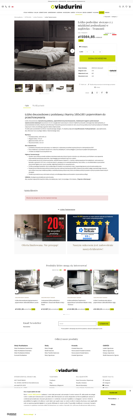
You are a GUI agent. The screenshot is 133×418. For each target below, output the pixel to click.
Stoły (47, 346)
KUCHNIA (96, 12)
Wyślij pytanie (38, 105)
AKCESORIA (66, 12)
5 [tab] (70, 316)
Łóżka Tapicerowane (67, 209)
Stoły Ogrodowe (49, 355)
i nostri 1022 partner (34, 394)
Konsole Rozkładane (20, 355)
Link (100, 328)
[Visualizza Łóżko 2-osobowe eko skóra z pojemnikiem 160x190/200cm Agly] (113, 274)
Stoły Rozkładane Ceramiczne (23, 348)
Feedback (52, 380)
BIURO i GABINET (87, 12)
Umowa (107, 12)
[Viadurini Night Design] (112, 71)
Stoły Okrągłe (49, 348)
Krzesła (74, 346)
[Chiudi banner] (130, 390)
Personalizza (112, 398)
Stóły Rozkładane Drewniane (22, 350)
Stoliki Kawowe (49, 350)
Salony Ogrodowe (108, 350)
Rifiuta (113, 404)
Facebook (107, 380)
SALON (36, 12)
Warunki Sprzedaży (81, 385)
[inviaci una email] (3, 6)
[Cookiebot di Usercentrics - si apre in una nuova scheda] (12, 414)
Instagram (107, 383)
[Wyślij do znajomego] (92, 93)
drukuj (98, 87)
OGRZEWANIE (52, 12)
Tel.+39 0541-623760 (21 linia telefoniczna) (26, 383)
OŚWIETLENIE (43, 12)
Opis (27, 105)
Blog (51, 383)
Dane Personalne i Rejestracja (84, 380)
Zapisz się (104, 323)
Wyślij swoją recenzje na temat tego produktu (102, 84)
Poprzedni (107, 16)
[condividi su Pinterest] (106, 93)
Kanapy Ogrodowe (108, 353)
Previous (16, 51)
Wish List (83, 84)
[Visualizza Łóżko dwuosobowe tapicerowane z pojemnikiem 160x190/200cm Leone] (35, 274)
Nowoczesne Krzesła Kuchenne (81, 350)
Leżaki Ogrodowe (108, 348)
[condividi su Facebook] (102, 93)
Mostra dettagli (28, 414)
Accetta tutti (113, 392)
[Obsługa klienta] (6, 6)
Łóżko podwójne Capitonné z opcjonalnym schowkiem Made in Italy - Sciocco (79, 302)
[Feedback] (9, 6)
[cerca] (120, 6)
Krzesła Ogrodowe (77, 355)
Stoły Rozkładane (21, 346)
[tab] (27, 105)
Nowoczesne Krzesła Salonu (80, 353)
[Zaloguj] (123, 6)
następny (114, 16)
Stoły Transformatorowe (52, 353)
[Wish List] (35, 278)
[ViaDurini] (66, 6)
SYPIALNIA (79, 12)
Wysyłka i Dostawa (81, 383)
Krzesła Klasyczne (77, 348)
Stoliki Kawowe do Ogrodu (111, 355)
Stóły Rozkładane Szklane (22, 353)
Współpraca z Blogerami (56, 385)
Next (72, 51)
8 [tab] (50, 95)
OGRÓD (73, 12)
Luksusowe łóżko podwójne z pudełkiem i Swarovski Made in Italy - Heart (53, 302)
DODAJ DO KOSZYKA (97, 58)
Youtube (106, 385)
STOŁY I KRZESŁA (28, 12)
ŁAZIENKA (59, 12)
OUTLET (101, 12)
